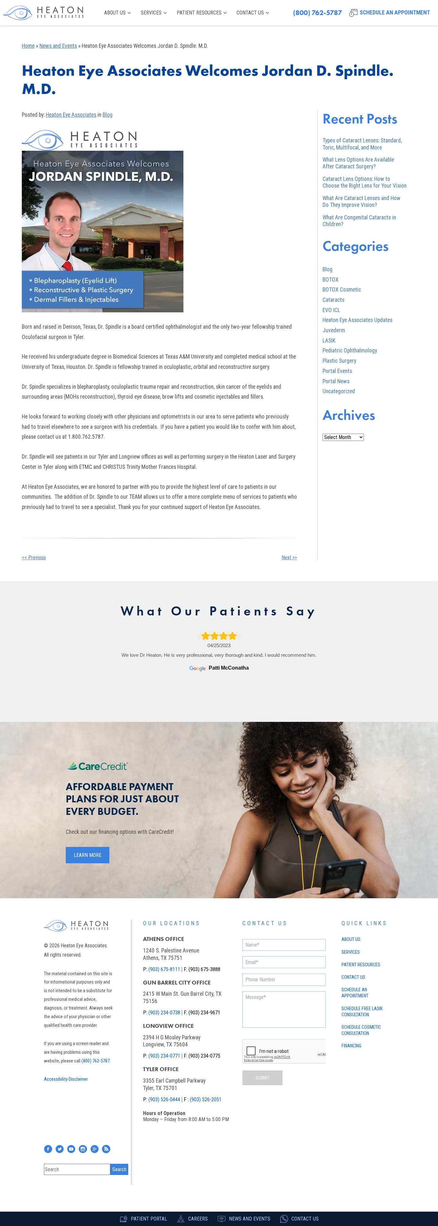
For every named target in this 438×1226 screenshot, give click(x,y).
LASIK (329, 340)
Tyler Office (161, 1069)
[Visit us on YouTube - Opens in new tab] (71, 1149)
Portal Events (337, 371)
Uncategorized (339, 391)
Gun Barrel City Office (177, 982)
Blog (108, 115)
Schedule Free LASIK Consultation (362, 1012)
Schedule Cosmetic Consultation (361, 1030)
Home (28, 46)
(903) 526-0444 (164, 1099)
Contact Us (250, 13)
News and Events (58, 46)
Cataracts (333, 300)
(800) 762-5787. (96, 1061)
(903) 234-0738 (164, 1013)
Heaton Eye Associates (71, 115)
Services (151, 13)
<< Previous (34, 557)
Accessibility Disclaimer (66, 1079)
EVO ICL (331, 310)
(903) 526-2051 (206, 1099)
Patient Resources (199, 13)
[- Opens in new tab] (94, 1149)
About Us (115, 13)
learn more (87, 855)
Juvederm (334, 330)
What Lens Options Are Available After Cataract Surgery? (358, 163)
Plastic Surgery (339, 361)
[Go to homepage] (43, 12)
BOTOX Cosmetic (342, 289)
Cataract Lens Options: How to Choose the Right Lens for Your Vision (365, 182)
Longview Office (168, 1025)
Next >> (289, 557)
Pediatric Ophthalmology (350, 350)
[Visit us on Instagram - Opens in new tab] (83, 1149)
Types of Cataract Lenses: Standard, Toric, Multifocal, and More (362, 143)
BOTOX (331, 279)
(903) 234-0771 (164, 1056)
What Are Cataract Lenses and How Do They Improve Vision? (361, 201)
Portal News (336, 381)
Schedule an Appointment (354, 993)
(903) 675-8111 (164, 969)
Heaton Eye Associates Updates (357, 320)
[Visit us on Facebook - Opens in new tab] (48, 1149)
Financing (351, 1046)
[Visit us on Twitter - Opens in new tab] (59, 1149)
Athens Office (163, 939)
